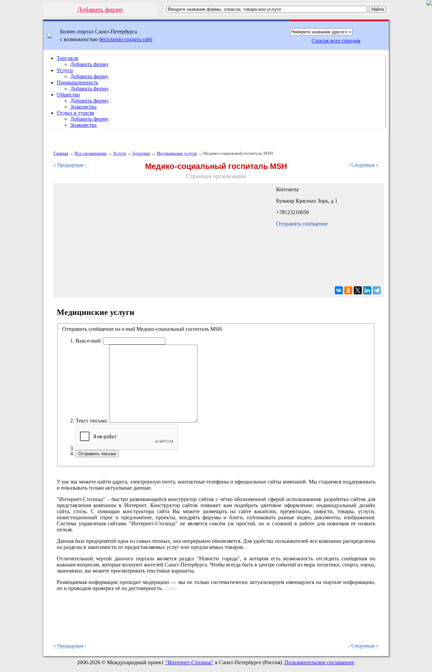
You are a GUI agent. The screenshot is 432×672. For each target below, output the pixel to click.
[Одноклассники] (348, 290)
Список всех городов (336, 40)
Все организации (91, 153)
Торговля (67, 58)
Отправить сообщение (302, 224)
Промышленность (77, 82)
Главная (60, 153)
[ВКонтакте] (339, 290)
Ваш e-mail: (89, 341)
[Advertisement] (216, 621)
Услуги (65, 70)
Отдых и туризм (75, 113)
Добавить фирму (100, 9)
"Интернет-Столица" (189, 662)
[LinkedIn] (367, 290)
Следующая (365, 165)
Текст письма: (92, 420)
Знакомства (83, 107)
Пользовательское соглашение (319, 662)
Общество (68, 94)
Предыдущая (68, 165)
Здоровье (141, 153)
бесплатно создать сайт (126, 39)
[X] (358, 290)
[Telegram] (377, 290)
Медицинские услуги (177, 153)
